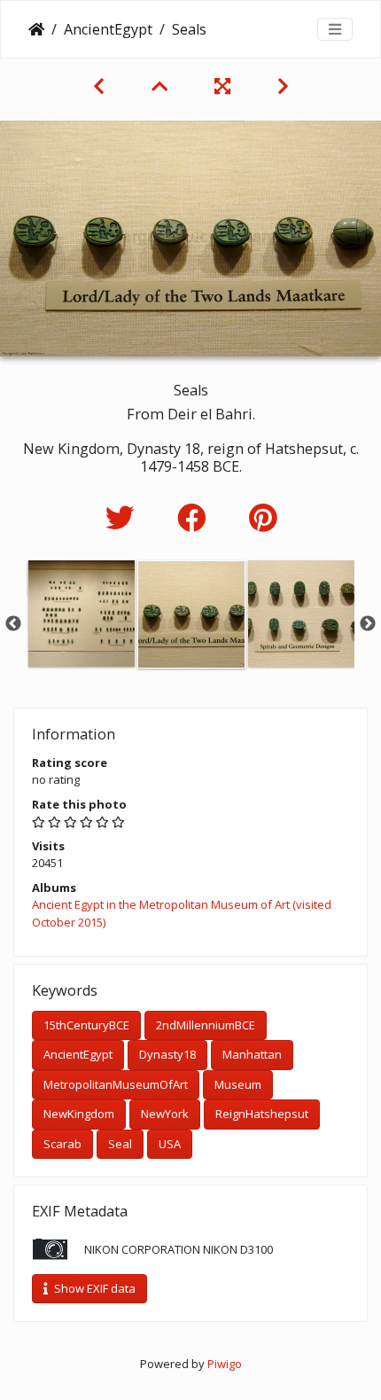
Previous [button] (13, 624)
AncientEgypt (108, 29)
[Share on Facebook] (195, 517)
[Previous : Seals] (101, 86)
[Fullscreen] (224, 86)
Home (36, 29)
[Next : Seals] (283, 86)
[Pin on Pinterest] (262, 517)
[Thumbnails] (161, 86)
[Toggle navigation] (335, 29)
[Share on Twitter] (123, 517)
